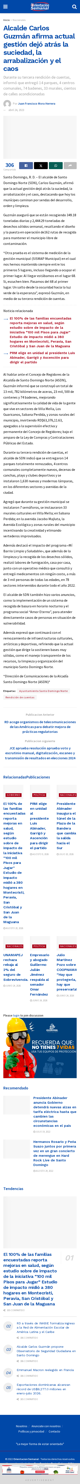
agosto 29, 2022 (44, 1170)
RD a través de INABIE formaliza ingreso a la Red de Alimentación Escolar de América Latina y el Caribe (46, 1327)
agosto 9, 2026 (40, 854)
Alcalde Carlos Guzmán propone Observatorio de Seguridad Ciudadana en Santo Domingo (46, 1351)
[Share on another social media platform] (70, 165)
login (16, 1015)
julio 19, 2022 (42, 1131)
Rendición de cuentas (20, 697)
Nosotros (21, 1426)
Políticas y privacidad (31, 1431)
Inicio (6, 20)
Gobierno (13, 795)
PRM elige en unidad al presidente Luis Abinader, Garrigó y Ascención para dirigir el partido (42, 357)
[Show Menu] (5, 6)
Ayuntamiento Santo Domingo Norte (43, 691)
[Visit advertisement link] (40, 1048)
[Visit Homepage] (40, 6)
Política (39, 795)
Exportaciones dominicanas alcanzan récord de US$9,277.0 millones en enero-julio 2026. (43, 1389)
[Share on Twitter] (41, 165)
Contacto (54, 1431)
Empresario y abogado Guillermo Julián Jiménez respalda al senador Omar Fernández (39, 974)
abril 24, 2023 (16, 110)
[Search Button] (74, 6)
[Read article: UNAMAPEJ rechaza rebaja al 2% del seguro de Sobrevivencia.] (13, 943)
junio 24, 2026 (13, 985)
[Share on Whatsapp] (56, 165)
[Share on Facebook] (26, 165)
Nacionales (19, 20)
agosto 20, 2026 (14, 928)
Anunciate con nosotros (46, 1426)
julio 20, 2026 (66, 854)
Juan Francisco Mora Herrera (36, 103)
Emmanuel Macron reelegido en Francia (45, 1370)
